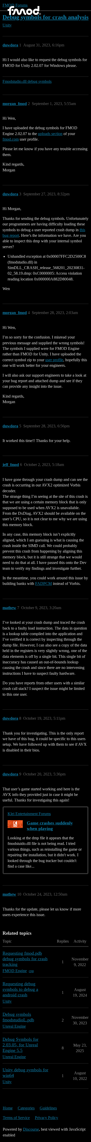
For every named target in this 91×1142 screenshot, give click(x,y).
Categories (26, 1108)
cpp (31, 971)
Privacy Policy (46, 1117)
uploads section (50, 134)
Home (8, 1108)
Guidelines (48, 1108)
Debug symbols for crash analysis (45, 17)
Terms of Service (16, 1117)
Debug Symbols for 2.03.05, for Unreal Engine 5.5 (20, 1045)
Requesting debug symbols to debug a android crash (20, 989)
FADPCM (43, 583)
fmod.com (11, 139)
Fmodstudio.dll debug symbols (27, 81)
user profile (54, 360)
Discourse (31, 1129)
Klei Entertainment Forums (29, 814)
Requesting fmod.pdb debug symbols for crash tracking (25, 959)
